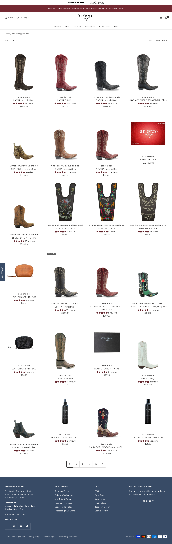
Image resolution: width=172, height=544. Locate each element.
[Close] (118, 251)
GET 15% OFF (103, 288)
